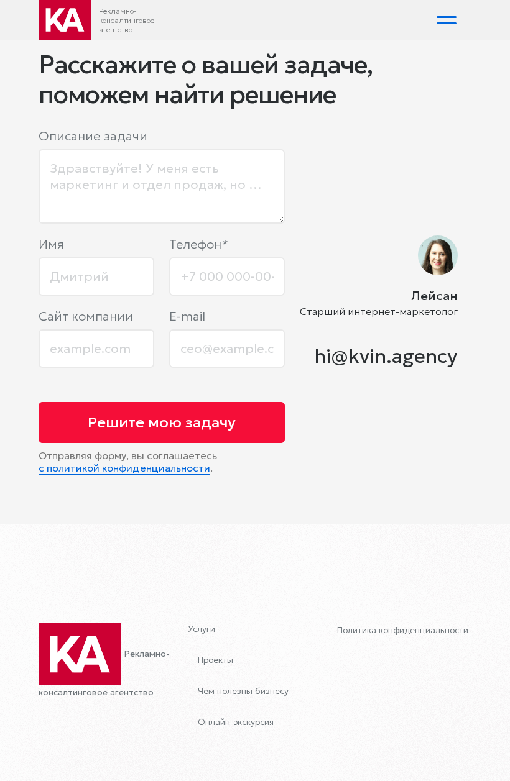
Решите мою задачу (162, 422)
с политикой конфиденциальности (124, 468)
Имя (51, 244)
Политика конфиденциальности (402, 630)
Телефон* (198, 244)
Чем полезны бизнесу (243, 691)
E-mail (187, 316)
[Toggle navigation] (446, 19)
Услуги (201, 628)
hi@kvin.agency (386, 356)
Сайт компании (86, 316)
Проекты (215, 659)
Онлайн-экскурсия (236, 722)
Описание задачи (93, 136)
